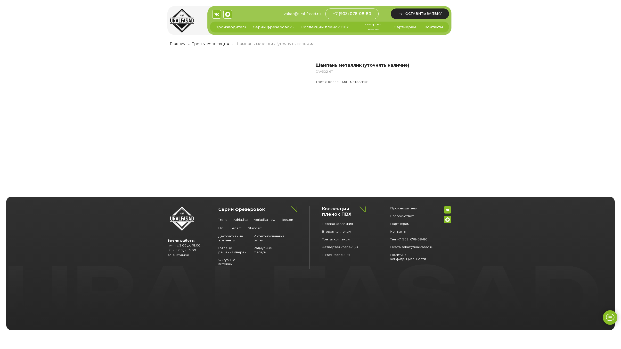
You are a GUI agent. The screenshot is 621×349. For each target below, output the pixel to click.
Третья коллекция (210, 44)
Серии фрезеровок (241, 209)
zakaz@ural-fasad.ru (302, 13)
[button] (420, 13)
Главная (178, 44)
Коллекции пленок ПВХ (336, 211)
